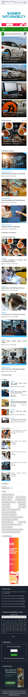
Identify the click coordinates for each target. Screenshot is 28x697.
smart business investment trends (11, 524)
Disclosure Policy (14, 691)
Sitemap (23, 691)
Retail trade (22, 522)
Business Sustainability (17, 658)
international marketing (8, 512)
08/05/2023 (13, 229)
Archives (4, 486)
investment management (9, 514)
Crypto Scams (21, 502)
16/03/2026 (13, 371)
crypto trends (6, 504)
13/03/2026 (13, 176)
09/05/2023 (13, 202)
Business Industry (7, 172)
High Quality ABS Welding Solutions (16, 34)
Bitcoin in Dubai (6, 499)
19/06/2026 (16, 143)
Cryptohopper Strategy (8, 502)
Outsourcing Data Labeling (9, 519)
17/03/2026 (13, 344)
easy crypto (22, 507)
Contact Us (6, 691)
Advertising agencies (8, 494)
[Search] (25, 29)
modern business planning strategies (12, 517)
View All (23, 120)
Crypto (5, 93)
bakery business (20, 497)
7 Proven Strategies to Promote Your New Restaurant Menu (14, 140)
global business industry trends (11, 509)
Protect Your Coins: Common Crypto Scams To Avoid (18, 392)
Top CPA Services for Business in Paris (13, 314)
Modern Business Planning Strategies (13, 369)
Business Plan (5, 367)
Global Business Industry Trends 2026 (13, 174)
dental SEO (22, 504)
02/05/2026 (15, 316)
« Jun (13, 636)
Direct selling (6, 507)
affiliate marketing (7, 497)
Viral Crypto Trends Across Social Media (11, 601)
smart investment (7, 527)
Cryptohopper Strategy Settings (13, 95)
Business (6, 52)
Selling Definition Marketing (11, 226)
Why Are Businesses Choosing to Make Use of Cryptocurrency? (18, 402)
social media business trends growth (12, 529)
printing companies (7, 522)
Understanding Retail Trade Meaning (13, 200)
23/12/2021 (14, 61)
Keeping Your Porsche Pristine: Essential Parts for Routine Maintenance (14, 57)
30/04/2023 (15, 97)
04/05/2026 (15, 290)
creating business (20, 499)
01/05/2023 (15, 114)
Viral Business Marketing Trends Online (11, 606)
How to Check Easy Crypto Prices (13, 112)
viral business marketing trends (11, 532)
